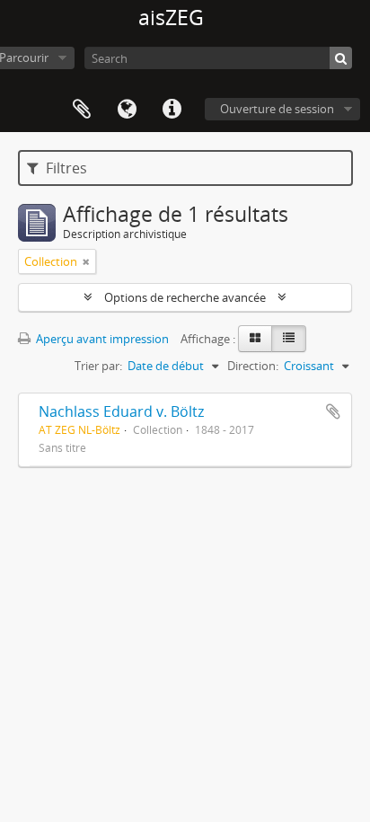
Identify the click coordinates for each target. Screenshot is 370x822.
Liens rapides (171, 109)
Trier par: (98, 366)
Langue (126, 109)
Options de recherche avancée (185, 297)
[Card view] (255, 338)
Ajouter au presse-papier (333, 411)
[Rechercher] (341, 58)
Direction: (252, 366)
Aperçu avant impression (101, 339)
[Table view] (288, 338)
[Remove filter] (86, 261)
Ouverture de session (277, 109)
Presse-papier (81, 109)
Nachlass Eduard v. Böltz (121, 411)
